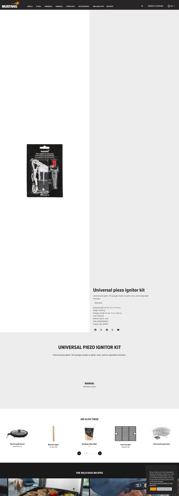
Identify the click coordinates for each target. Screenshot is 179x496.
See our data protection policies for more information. (161, 484)
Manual (89, 383)
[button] (142, 6)
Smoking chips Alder (89, 444)
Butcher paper (53, 444)
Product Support (155, 6)
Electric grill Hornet (17, 444)
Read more (98, 302)
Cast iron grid (125, 444)
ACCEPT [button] (153, 489)
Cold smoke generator (161, 444)
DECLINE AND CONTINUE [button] (164, 489)
